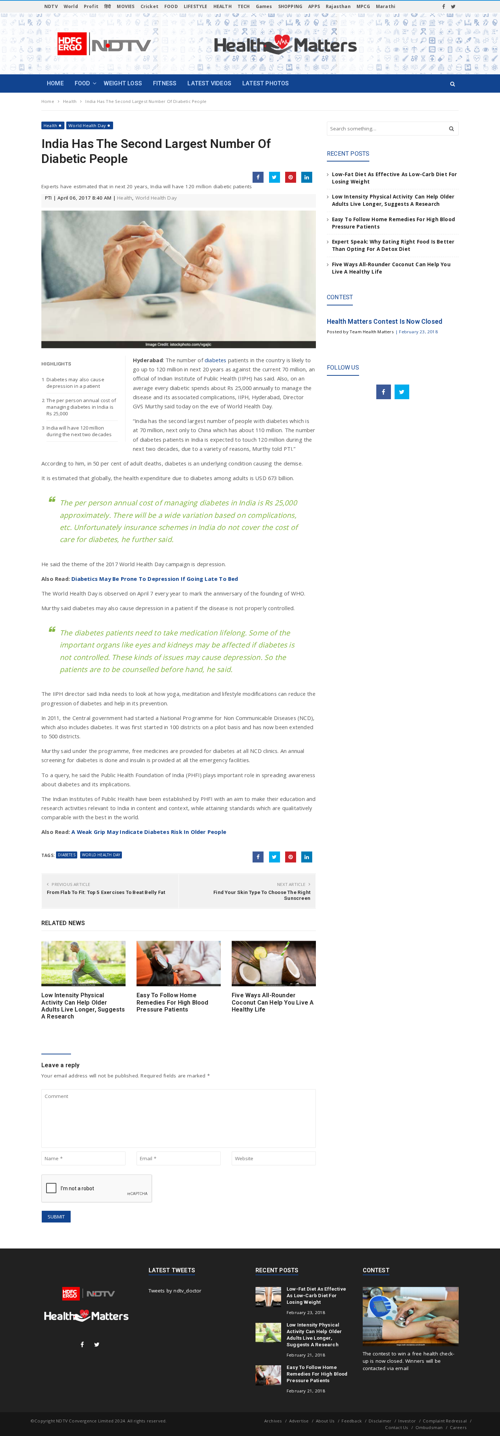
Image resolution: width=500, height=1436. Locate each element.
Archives (273, 1421)
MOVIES (125, 6)
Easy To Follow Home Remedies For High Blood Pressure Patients (173, 1002)
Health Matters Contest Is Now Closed (384, 321)
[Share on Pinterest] (290, 177)
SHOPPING (290, 6)
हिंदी (107, 6)
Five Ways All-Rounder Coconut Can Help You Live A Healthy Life (273, 1002)
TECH (244, 6)
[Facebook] (443, 6)
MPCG (363, 6)
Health (50, 125)
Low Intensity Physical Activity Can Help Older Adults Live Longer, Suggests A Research (83, 1006)
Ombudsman (429, 1427)
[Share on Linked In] (306, 177)
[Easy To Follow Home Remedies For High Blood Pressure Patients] (179, 964)
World (71, 6)
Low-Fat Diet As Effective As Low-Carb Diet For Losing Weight (316, 1295)
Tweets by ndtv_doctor (175, 1290)
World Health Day (87, 125)
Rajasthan (338, 6)
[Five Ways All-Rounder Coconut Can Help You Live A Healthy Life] (274, 964)
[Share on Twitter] (274, 177)
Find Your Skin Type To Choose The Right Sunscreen (261, 895)
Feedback (352, 1421)
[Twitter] (453, 6)
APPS (314, 6)
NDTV (51, 6)
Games (264, 6)
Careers (458, 1427)
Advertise (299, 1421)
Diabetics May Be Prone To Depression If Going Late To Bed (154, 578)
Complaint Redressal (445, 1421)
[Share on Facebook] (258, 177)
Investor (407, 1421)
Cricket (149, 6)
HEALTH (222, 6)
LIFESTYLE (196, 6)
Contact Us (396, 1427)
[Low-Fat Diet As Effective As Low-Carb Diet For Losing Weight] (268, 1297)
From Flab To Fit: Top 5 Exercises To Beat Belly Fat (106, 892)
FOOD (171, 6)
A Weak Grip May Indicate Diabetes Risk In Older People (148, 831)
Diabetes (66, 854)
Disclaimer (380, 1421)
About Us (325, 1421)
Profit (91, 6)
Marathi (385, 6)
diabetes (216, 360)
